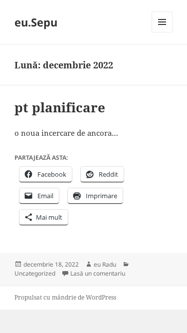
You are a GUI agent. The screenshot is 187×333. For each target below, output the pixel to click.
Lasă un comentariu (97, 273)
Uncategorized (34, 273)
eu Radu (105, 264)
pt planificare (59, 107)
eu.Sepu (35, 21)
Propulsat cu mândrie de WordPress (65, 297)
